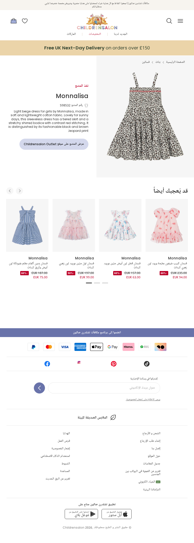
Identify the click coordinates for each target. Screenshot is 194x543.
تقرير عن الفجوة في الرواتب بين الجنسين (142, 472)
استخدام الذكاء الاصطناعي (55, 456)
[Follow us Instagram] (80, 365)
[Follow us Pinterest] (113, 365)
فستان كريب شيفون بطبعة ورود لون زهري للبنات (167, 265)
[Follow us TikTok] (147, 365)
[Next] (19, 190)
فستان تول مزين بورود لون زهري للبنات (76, 265)
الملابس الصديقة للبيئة (92, 417)
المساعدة (65, 471)
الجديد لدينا (120, 34)
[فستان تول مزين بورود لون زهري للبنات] (74, 225)
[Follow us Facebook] (47, 365)
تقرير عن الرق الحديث (57, 479)
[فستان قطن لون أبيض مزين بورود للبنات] (120, 225)
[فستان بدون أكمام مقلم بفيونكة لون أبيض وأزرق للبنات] (27, 225)
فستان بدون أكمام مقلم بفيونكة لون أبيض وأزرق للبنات (28, 265)
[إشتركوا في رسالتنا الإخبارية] (39, 388)
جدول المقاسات (151, 464)
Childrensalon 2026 (77, 527)
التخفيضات (95, 34)
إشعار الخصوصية (61, 448)
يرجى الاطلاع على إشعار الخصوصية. (143, 399)
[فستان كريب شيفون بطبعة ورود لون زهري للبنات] (167, 225)
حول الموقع (154, 456)
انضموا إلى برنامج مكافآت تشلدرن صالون (97, 332)
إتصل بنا (156, 448)
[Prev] (9, 190)
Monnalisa (72, 96)
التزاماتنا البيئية (151, 490)
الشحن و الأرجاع (151, 433)
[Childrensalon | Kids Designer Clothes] (97, 19)
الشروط (66, 464)
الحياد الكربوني (149, 482)
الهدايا (66, 433)
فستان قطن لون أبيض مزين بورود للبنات (122, 265)
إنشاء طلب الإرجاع (150, 441)
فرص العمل (64, 441)
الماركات (71, 34)
